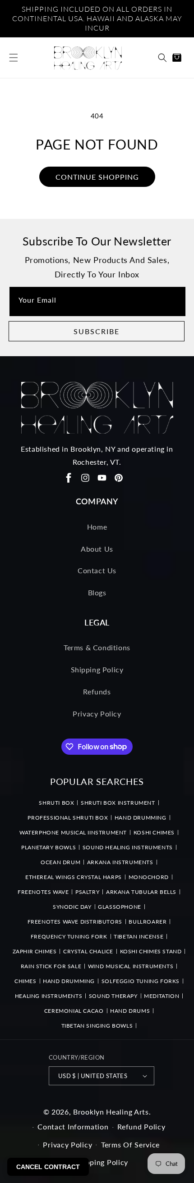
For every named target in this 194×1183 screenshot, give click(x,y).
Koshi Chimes (154, 832)
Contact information (72, 1126)
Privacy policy (67, 1144)
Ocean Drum (60, 862)
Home (97, 526)
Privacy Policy (97, 713)
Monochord (149, 877)
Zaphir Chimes (35, 951)
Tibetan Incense (138, 936)
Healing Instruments (48, 996)
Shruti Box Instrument (118, 802)
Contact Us (97, 570)
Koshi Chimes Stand (151, 951)
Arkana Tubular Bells (141, 891)
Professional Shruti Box (68, 817)
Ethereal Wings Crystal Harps (73, 877)
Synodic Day (72, 906)
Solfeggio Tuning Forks (141, 981)
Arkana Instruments (120, 862)
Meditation (161, 996)
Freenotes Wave (43, 891)
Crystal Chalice (88, 951)
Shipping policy (102, 1162)
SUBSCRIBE (97, 331)
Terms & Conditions (97, 647)
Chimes (25, 981)
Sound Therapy (113, 996)
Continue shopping (97, 176)
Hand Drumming (140, 817)
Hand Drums (130, 1010)
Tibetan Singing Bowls (97, 1025)
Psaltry (87, 891)
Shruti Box (56, 802)
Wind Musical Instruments (130, 966)
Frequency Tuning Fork (69, 936)
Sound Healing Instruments (128, 847)
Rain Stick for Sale (51, 966)
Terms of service (130, 1144)
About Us (97, 548)
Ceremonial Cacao (74, 1010)
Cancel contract (48, 1166)
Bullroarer (147, 921)
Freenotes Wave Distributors (75, 921)
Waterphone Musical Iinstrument (73, 832)
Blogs (97, 592)
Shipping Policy (97, 669)
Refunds (97, 691)
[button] (13, 58)
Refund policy (141, 1126)
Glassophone (119, 906)
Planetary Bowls (48, 847)
